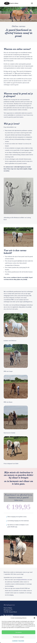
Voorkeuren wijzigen (18, 637)
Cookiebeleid (15, 640)
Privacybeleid (21, 640)
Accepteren (18, 632)
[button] (34, 618)
